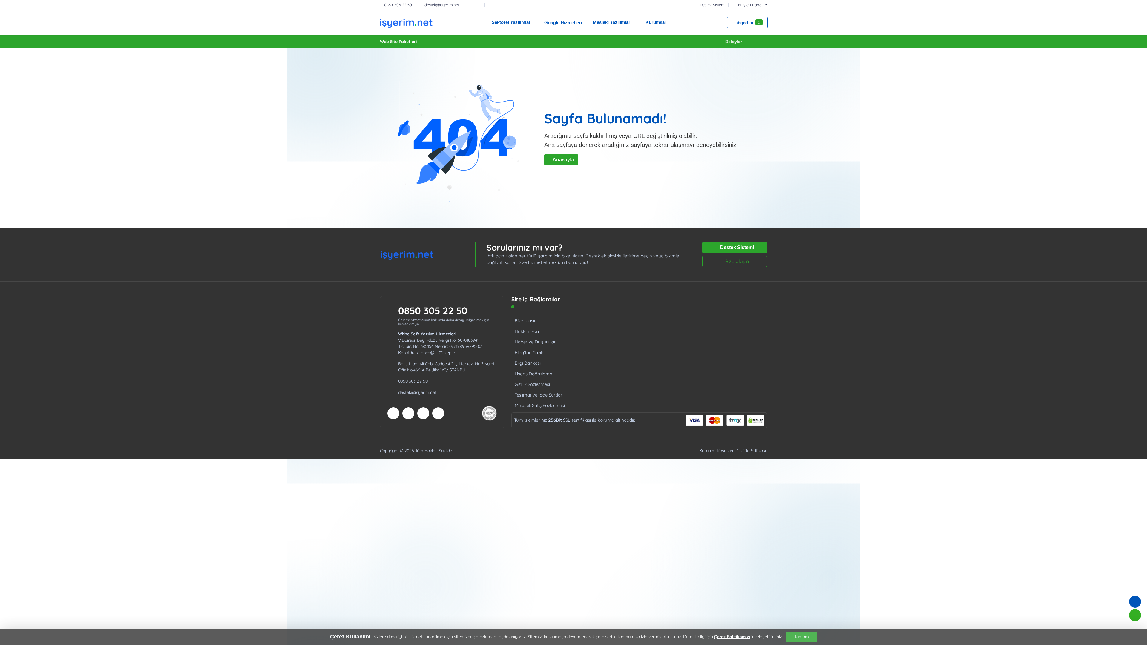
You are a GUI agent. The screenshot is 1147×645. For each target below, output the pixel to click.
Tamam (801, 636)
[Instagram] (491, 4)
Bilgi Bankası (528, 363)
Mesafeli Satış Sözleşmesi (540, 405)
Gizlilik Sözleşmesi (532, 384)
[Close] (765, 41)
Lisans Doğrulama (533, 374)
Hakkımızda (527, 331)
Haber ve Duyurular (535, 342)
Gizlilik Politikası (751, 450)
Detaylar (733, 41)
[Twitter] (480, 4)
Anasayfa (563, 159)
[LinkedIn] (503, 4)
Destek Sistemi (736, 247)
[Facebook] (468, 4)
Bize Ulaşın (736, 261)
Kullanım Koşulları (716, 450)
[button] (749, 4)
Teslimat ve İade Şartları (539, 395)
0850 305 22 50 (432, 311)
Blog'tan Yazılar (530, 352)
